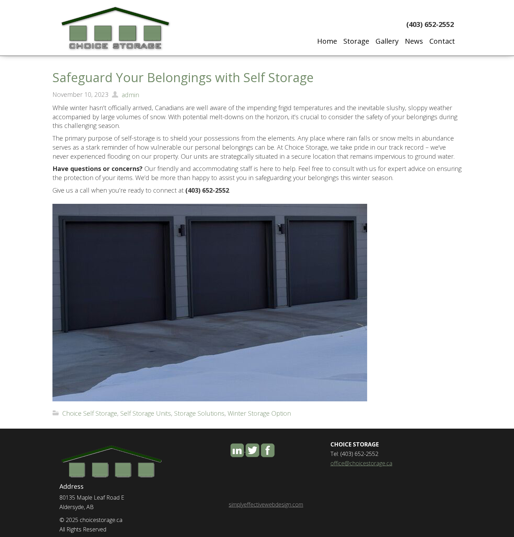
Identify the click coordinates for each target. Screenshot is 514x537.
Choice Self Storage (89, 413)
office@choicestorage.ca (361, 463)
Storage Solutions (199, 413)
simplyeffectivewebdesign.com (266, 504)
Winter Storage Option (259, 413)
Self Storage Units (145, 413)
